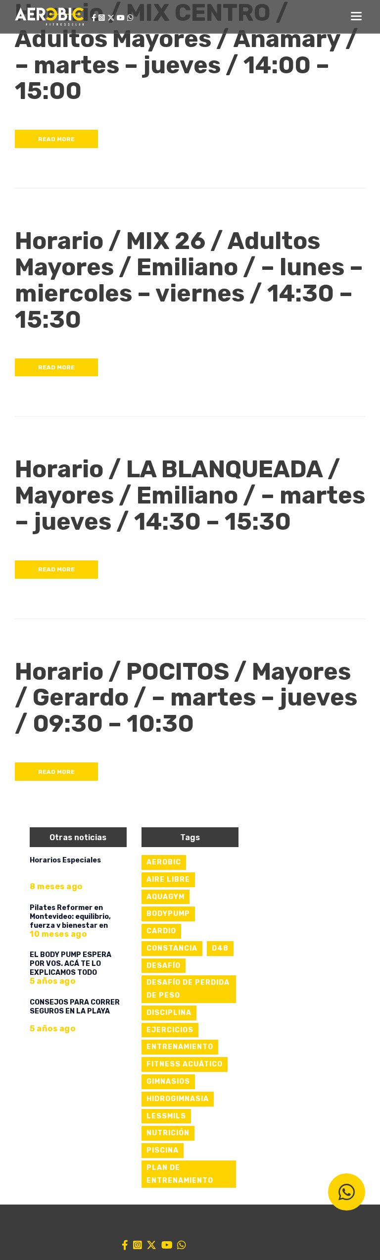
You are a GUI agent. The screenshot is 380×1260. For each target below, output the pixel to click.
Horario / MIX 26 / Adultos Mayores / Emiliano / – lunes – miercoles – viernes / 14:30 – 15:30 (189, 280)
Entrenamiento (179, 1047)
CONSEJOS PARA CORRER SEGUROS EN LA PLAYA (75, 1006)
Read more (56, 139)
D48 (220, 948)
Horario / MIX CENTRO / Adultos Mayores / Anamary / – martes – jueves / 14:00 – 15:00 (186, 52)
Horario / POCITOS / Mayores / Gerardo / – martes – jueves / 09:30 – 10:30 (186, 698)
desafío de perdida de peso (188, 989)
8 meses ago (56, 886)
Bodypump (168, 913)
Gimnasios (168, 1081)
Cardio (161, 931)
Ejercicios (169, 1030)
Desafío (163, 965)
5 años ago (52, 981)
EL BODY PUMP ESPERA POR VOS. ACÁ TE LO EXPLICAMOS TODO (70, 964)
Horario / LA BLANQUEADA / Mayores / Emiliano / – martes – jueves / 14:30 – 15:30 (190, 495)
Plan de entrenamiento (179, 1174)
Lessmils (166, 1116)
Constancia (171, 948)
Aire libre (168, 879)
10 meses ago (58, 934)
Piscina (162, 1150)
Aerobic (163, 862)
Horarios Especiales (65, 860)
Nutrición (168, 1133)
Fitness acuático (184, 1064)
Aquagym (165, 897)
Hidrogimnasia (177, 1099)
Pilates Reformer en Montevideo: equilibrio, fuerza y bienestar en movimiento (70, 921)
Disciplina (168, 1012)
